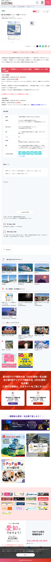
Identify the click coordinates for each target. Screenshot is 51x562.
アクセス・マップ (25, 52)
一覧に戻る (8, 249)
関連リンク (35, 52)
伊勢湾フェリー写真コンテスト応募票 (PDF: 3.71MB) (16, 94)
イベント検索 (12, 6)
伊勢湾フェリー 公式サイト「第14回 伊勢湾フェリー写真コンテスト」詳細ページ (22, 170)
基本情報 (16, 52)
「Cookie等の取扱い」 (30, 551)
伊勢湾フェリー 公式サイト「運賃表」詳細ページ (15, 173)
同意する (25, 555)
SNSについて (31, 543)
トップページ (4, 6)
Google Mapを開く (25, 212)
